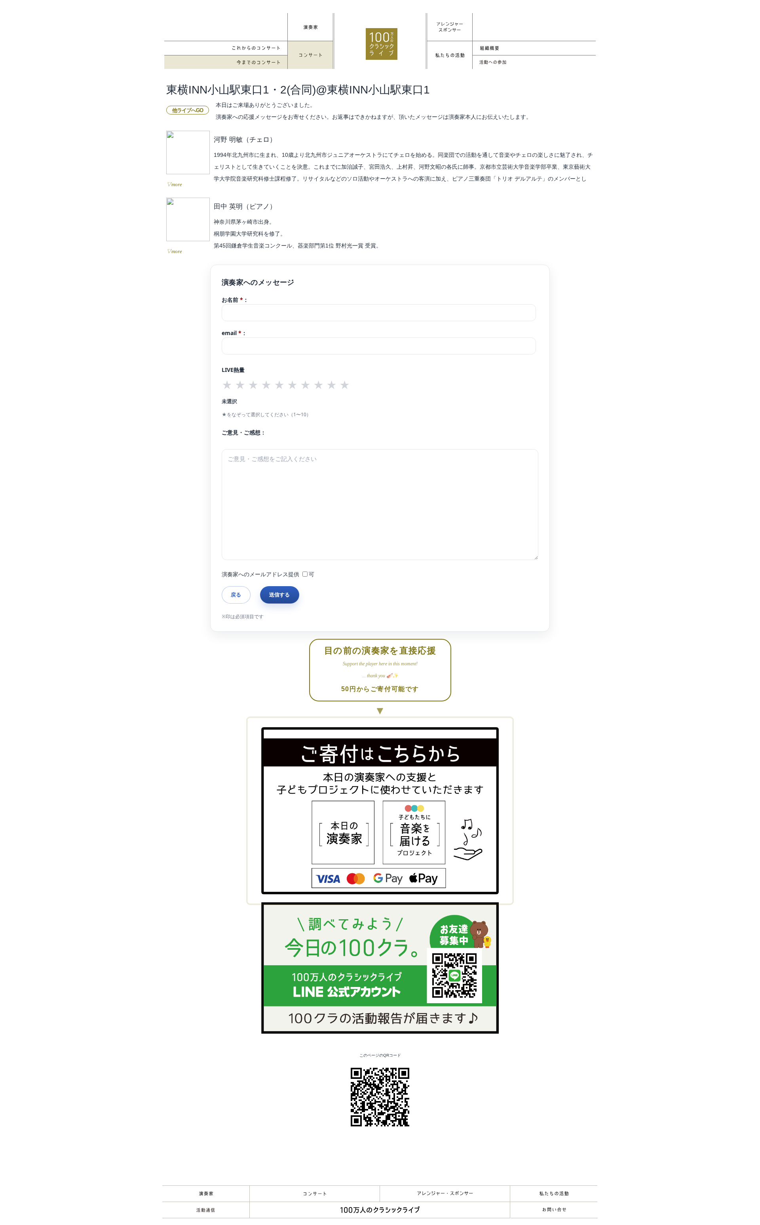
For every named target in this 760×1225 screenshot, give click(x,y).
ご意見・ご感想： (244, 432)
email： (234, 333)
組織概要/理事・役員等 (534, 48)
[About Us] (449, 55)
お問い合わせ (554, 1210)
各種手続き (534, 62)
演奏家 (205, 1194)
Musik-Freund (205, 1210)
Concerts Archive (226, 62)
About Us (553, 1194)
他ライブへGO (187, 110)
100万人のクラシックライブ (381, 44)
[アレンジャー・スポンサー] (449, 27)
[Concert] (310, 55)
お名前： (235, 299)
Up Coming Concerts (226, 48)
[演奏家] (310, 27)
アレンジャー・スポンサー (445, 1194)
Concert (315, 1194)
